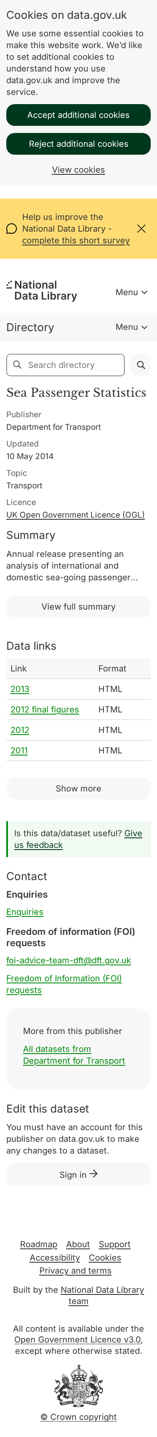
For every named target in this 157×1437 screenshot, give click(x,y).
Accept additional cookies (78, 115)
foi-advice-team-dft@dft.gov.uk (68, 960)
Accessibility (55, 1258)
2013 (19, 689)
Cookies (105, 1258)
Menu (127, 292)
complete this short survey (76, 240)
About (78, 1244)
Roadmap (38, 1244)
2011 (19, 750)
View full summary (78, 607)
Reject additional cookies (79, 144)
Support (115, 1244)
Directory (30, 327)
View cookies (78, 170)
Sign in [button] (74, 1175)
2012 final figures (44, 709)
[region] (78, 710)
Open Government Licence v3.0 (77, 1340)
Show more (78, 789)
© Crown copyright (78, 1417)
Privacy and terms (75, 1271)
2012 (19, 730)
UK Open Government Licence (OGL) (75, 515)
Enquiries (25, 912)
